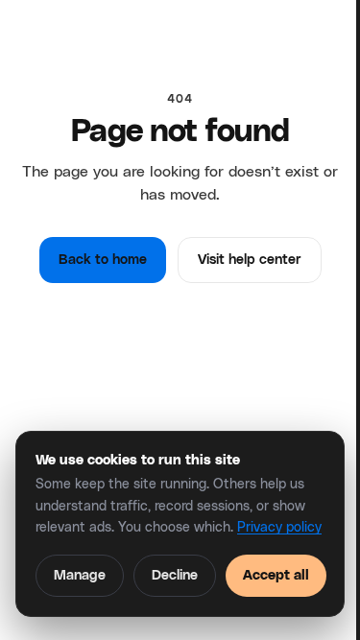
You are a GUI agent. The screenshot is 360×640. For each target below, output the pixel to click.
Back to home (103, 260)
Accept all (276, 575)
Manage (80, 575)
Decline (175, 575)
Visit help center (249, 260)
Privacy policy (279, 527)
